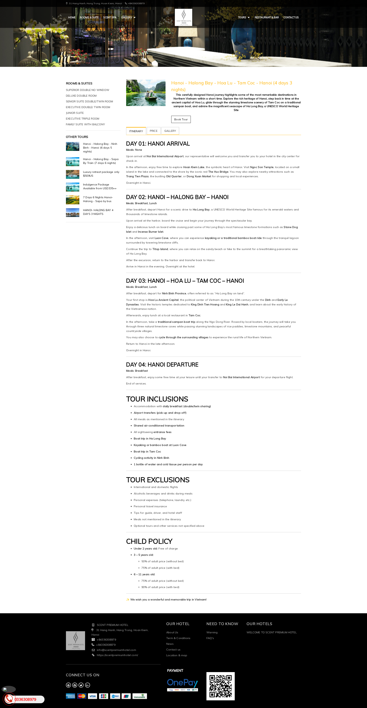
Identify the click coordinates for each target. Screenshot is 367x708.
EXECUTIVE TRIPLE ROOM (82, 118)
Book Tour (181, 119)
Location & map (176, 655)
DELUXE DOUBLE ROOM (81, 95)
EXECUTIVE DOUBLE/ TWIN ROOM (88, 107)
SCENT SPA (110, 17)
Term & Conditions (178, 638)
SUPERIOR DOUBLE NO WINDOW (87, 90)
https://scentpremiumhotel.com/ (117, 655)
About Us (172, 632)
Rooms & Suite (89, 17)
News (170, 644)
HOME (71, 17)
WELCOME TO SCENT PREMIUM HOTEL (272, 632)
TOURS (242, 17)
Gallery (126, 17)
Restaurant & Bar (267, 17)
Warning (212, 632)
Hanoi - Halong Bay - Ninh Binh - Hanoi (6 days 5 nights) (100, 147)
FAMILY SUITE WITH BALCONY (85, 124)
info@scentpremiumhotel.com (116, 650)
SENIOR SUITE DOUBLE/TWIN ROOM (89, 101)
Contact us (291, 17)
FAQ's (210, 638)
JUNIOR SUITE (75, 113)
